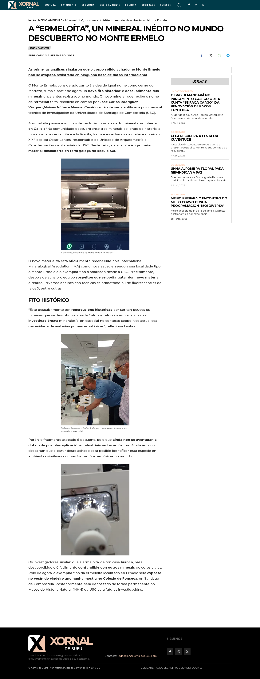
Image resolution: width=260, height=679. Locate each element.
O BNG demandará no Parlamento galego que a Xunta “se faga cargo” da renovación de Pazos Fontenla (195, 102)
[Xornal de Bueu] (23, 5)
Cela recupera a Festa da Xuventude (194, 138)
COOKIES (196, 667)
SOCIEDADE (178, 132)
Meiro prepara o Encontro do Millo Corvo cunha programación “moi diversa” (199, 202)
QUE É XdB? (147, 667)
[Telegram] (228, 55)
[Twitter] (202, 5)
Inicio (32, 20)
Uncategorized (182, 91)
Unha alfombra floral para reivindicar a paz (197, 170)
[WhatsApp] (219, 55)
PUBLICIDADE (181, 667)
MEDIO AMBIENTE (50, 20)
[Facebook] (189, 5)
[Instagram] (196, 5)
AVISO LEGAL (164, 667)
